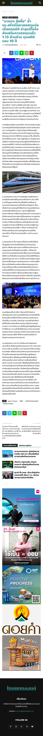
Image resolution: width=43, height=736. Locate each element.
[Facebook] (11, 53)
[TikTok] (21, 726)
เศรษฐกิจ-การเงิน (13, 17)
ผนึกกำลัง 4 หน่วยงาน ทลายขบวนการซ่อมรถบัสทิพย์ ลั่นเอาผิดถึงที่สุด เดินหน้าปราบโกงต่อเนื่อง (31, 430)
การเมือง (11, 12)
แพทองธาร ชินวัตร (8, 404)
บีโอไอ (21, 401)
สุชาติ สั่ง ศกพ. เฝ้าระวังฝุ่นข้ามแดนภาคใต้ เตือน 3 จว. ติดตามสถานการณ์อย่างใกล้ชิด (27, 475)
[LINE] (21, 53)
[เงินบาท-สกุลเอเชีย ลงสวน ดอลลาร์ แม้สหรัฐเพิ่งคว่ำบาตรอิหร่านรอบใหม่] (7, 464)
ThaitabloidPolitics (11, 45)
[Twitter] (16, 53)
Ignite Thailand (12, 401)
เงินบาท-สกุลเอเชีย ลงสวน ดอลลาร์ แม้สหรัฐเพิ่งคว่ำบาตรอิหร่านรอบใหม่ (26, 464)
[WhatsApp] (26, 53)
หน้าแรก (4, 12)
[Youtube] (32, 726)
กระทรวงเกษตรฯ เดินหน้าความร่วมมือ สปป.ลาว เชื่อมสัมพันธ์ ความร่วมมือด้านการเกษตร (26, 454)
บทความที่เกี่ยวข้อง (10, 445)
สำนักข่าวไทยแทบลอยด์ (31, 401)
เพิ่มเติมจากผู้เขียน (25, 445)
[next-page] (7, 483)
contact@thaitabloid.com (25, 711)
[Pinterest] (31, 53)
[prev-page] (3, 483)
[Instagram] (16, 726)
